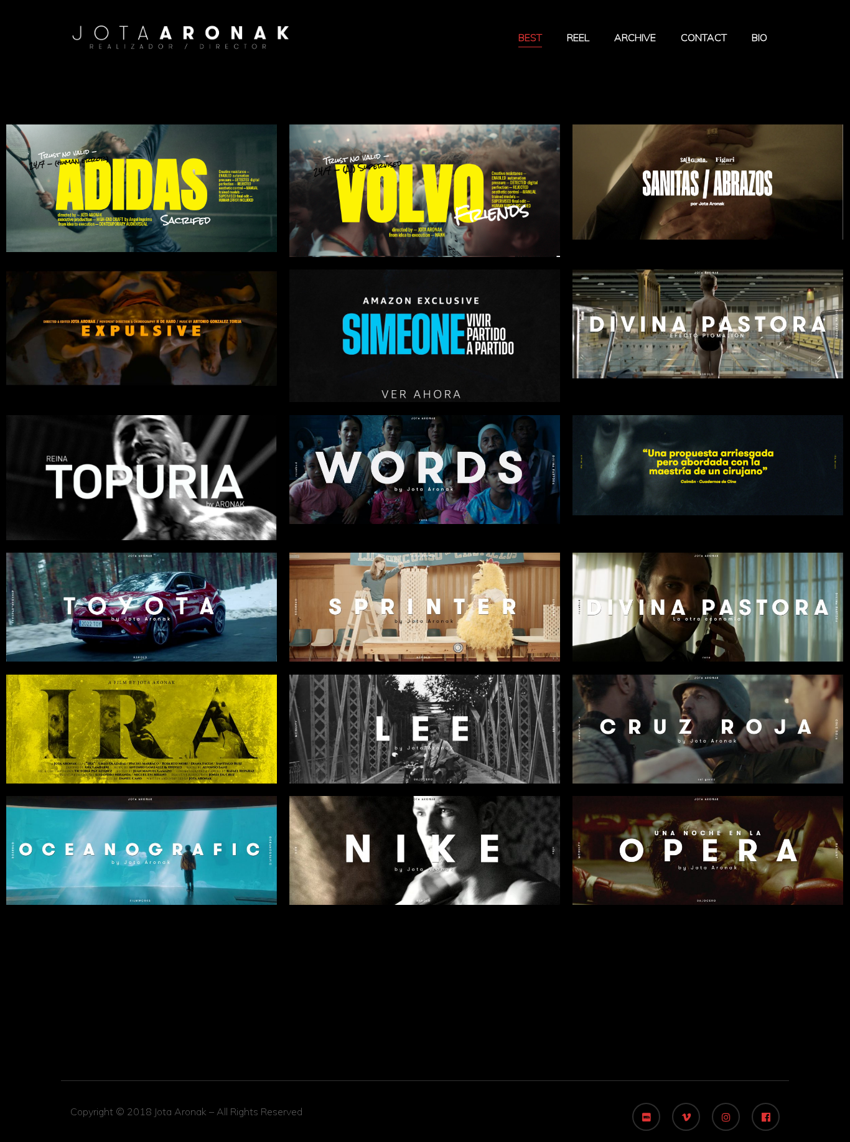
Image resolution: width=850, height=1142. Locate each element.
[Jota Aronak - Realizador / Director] (180, 36)
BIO (759, 37)
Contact (704, 37)
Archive (635, 37)
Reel (578, 37)
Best (530, 37)
